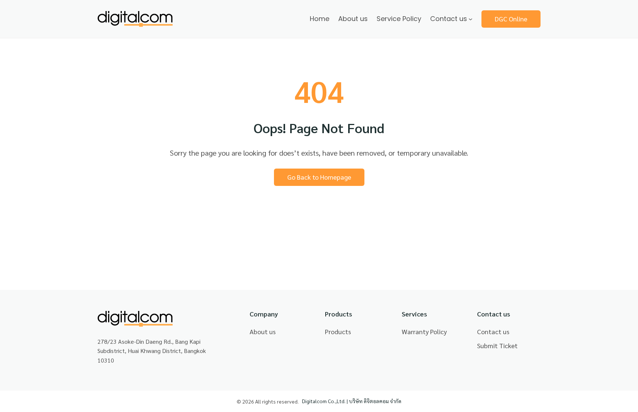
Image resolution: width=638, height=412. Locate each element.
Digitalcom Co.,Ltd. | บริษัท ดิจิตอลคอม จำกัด (351, 401)
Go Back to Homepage (319, 177)
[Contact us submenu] (471, 19)
